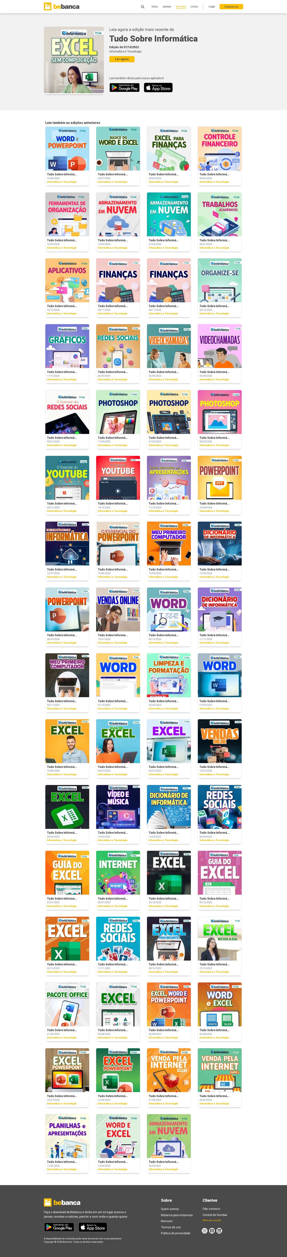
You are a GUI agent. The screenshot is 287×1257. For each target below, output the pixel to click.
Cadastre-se (231, 6)
